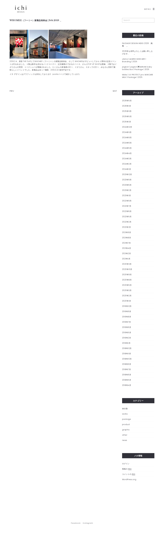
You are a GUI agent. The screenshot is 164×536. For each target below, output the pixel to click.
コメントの (128, 474)
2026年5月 (127, 100)
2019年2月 (126, 338)
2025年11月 (127, 111)
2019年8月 (126, 316)
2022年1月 (126, 227)
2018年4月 (126, 385)
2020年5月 (127, 285)
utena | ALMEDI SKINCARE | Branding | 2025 (134, 60)
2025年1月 (126, 121)
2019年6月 (126, 327)
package (126, 419)
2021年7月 (126, 243)
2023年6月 (127, 185)
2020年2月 (127, 295)
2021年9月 (126, 232)
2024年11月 (127, 132)
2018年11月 (126, 353)
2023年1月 (126, 195)
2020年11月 (127, 264)
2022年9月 (127, 200)
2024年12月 (127, 127)
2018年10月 (127, 359)
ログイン (126, 463)
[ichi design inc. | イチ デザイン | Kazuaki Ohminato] (21, 9)
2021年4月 (126, 248)
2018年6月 (126, 374)
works (125, 414)
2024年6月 (127, 143)
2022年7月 (126, 206)
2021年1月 (126, 258)
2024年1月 (126, 169)
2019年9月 (126, 311)
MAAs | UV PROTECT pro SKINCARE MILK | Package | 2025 (137, 76)
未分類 (125, 408)
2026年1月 (126, 106)
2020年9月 (127, 274)
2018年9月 (126, 364)
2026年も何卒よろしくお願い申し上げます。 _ (137, 52)
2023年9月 (127, 179)
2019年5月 (126, 332)
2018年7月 (126, 369)
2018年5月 (126, 380)
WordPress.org (129, 479)
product (126, 424)
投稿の (127, 469)
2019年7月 (126, 322)
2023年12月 (127, 174)
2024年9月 (127, 137)
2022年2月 (126, 222)
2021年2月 (126, 253)
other (124, 435)
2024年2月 (127, 164)
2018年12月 (127, 348)
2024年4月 (127, 153)
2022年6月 (127, 211)
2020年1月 (126, 301)
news (124, 440)
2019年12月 (127, 306)
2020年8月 (127, 280)
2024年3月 (127, 158)
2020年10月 (127, 269)
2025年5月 (127, 116)
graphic (126, 429)
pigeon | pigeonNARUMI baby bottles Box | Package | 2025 (137, 68)
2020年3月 (127, 290)
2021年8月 (126, 237)
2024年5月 (127, 148)
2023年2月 (126, 190)
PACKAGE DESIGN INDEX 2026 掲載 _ (137, 44)
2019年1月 (126, 343)
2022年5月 (127, 216)
